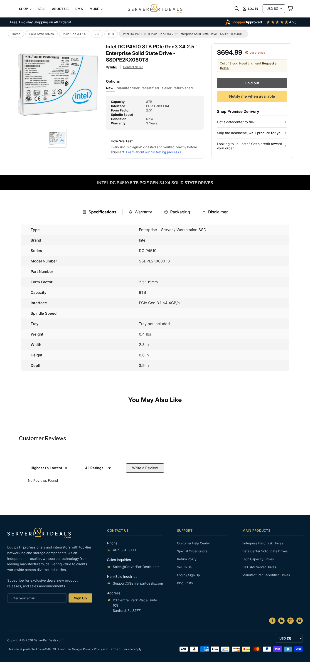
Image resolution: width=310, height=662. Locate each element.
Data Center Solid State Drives (265, 551)
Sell (41, 9)
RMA (79, 9)
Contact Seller (133, 67)
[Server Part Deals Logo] (155, 9)
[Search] (236, 8)
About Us (60, 9)
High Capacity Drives (258, 559)
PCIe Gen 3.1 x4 (74, 34)
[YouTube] (299, 621)
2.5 (97, 34)
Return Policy (187, 559)
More (95, 9)
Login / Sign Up (188, 575)
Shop (24, 9)
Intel (113, 67)
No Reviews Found (43, 480)
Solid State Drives (41, 34)
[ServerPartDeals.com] (39, 533)
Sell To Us (184, 567)
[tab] (99, 212)
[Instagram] (290, 621)
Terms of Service (121, 649)
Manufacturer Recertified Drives (266, 575)
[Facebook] (272, 621)
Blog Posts (185, 583)
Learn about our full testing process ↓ (153, 152)
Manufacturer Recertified (138, 88)
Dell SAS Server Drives (259, 567)
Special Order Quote (192, 551)
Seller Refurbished (177, 88)
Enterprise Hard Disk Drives (262, 543)
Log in (253, 8)
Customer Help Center (193, 543)
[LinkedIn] (281, 621)
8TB (111, 34)
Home (16, 34)
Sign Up (80, 598)
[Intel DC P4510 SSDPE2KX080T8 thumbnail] (57, 138)
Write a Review (145, 468)
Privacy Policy (93, 649)
